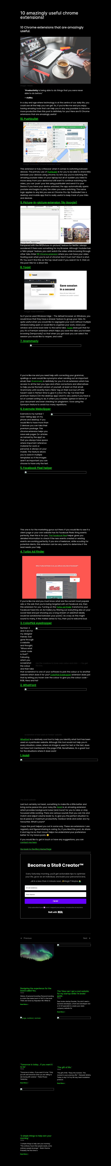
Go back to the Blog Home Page (35, 849)
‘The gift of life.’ (64, 1067)
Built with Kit (55, 912)
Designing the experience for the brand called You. (35, 989)
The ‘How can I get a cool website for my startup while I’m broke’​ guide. (73, 993)
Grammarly (37, 381)
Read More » (24, 1004)
